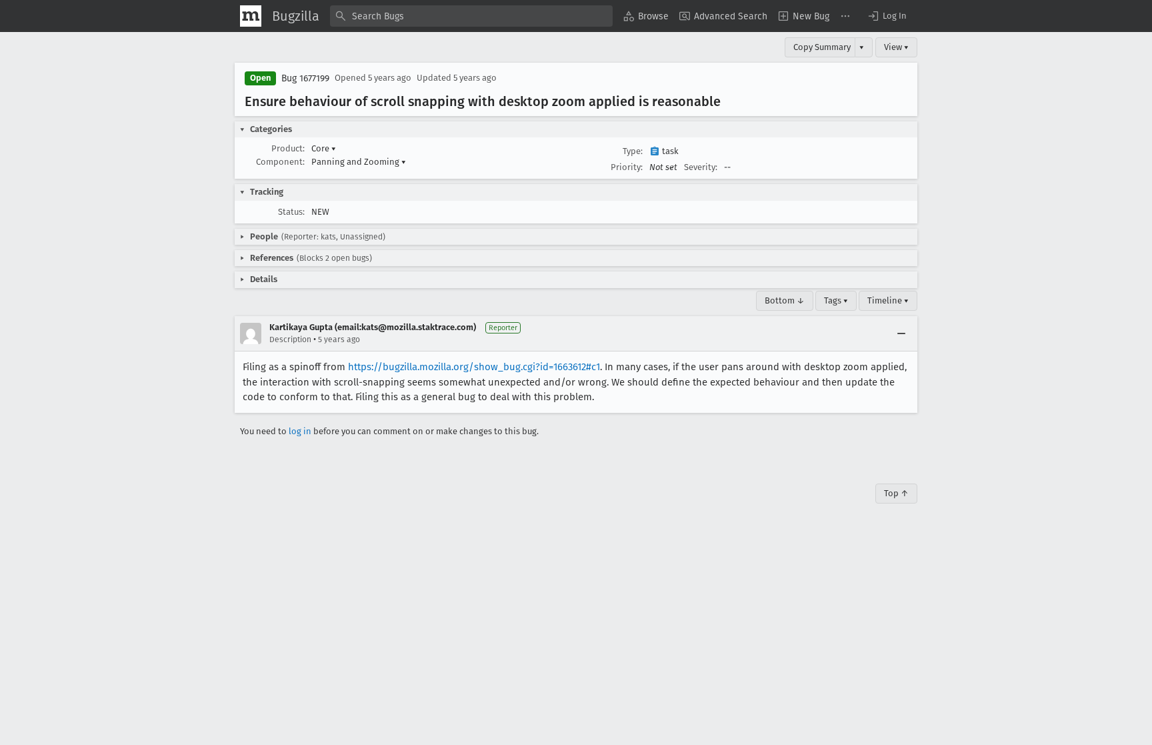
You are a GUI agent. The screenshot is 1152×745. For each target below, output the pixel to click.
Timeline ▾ (888, 300)
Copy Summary (822, 47)
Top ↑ (896, 493)
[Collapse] (901, 333)
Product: (288, 148)
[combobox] (471, 16)
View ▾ (896, 47)
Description (290, 339)
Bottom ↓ (785, 300)
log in (300, 431)
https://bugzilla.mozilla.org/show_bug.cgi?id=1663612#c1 (474, 367)
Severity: (700, 167)
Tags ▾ (836, 300)
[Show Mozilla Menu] (250, 16)
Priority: (627, 167)
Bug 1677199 (305, 78)
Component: (280, 162)
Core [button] (323, 148)
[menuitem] (646, 16)
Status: (291, 212)
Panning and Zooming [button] (358, 162)
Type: (633, 151)
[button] (886, 16)
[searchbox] (471, 16)
